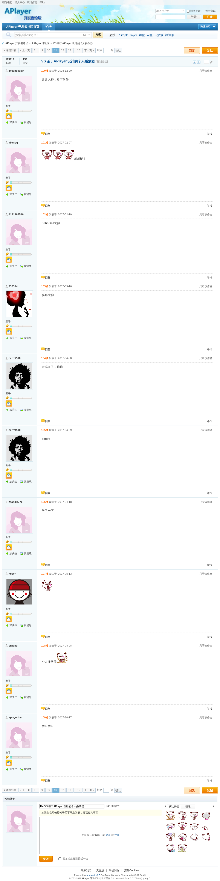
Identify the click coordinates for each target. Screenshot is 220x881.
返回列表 (11, 50)
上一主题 (194, 62)
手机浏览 (114, 870)
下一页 (88, 50)
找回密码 (210, 10)
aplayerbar (15, 717)
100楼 (44, 70)
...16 (77, 50)
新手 (8, 105)
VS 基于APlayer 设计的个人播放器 (73, 43)
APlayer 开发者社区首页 (22, 26)
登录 (194, 16)
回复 (192, 50)
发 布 (46, 859)
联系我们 (86, 870)
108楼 (44, 645)
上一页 (26, 50)
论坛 (49, 26)
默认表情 (174, 806)
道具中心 (20, 2)
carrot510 (15, 358)
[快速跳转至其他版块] (3, 43)
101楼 (44, 142)
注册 (210, 16)
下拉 (183, 11)
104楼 (44, 358)
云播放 (158, 35)
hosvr (12, 573)
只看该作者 (205, 70)
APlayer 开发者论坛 (16, 43)
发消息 (28, 122)
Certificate (105, 875)
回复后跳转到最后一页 (75, 858)
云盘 (150, 35)
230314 (13, 286)
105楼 (44, 430)
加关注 (13, 122)
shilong (13, 645)
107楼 (44, 573)
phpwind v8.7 (93, 875)
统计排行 (32, 2)
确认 (118, 50)
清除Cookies (131, 870)
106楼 (44, 501)
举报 (209, 133)
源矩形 (169, 35)
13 (69, 50)
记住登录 (195, 10)
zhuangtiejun (16, 70)
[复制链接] (102, 61)
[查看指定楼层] (211, 62)
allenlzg (13, 142)
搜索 (98, 34)
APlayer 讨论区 (40, 43)
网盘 (142, 35)
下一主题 (198, 62)
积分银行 (7, 2)
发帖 (210, 50)
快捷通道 (205, 26)
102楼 (44, 214)
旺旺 (188, 806)
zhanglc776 (16, 501)
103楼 (44, 286)
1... (35, 50)
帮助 (42, 2)
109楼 (44, 717)
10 (48, 50)
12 (62, 50)
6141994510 (16, 214)
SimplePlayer (128, 35)
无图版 (100, 870)
